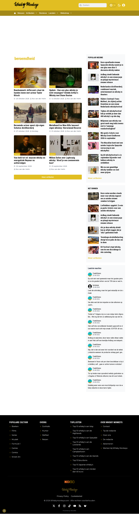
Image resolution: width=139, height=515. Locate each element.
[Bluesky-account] (85, 506)
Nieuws (21, 13)
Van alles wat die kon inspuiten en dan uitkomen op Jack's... (105, 303)
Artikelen (30, 13)
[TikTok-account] (69, 506)
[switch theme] (119, 5)
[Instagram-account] (64, 506)
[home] (15, 13)
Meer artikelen (48, 177)
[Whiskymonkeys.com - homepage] (26, 5)
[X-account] (54, 506)
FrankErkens (97, 273)
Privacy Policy (63, 496)
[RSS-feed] (80, 506)
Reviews (43, 13)
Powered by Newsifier (69, 510)
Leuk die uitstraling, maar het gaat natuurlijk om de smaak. (105, 291)
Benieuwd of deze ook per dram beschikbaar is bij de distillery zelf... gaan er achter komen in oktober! (105, 363)
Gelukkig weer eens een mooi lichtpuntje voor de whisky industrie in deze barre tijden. (105, 386)
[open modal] (123, 5)
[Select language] (112, 5)
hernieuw (96, 285)
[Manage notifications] (4, 510)
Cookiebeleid (76, 496)
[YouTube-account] (74, 506)
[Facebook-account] (59, 506)
